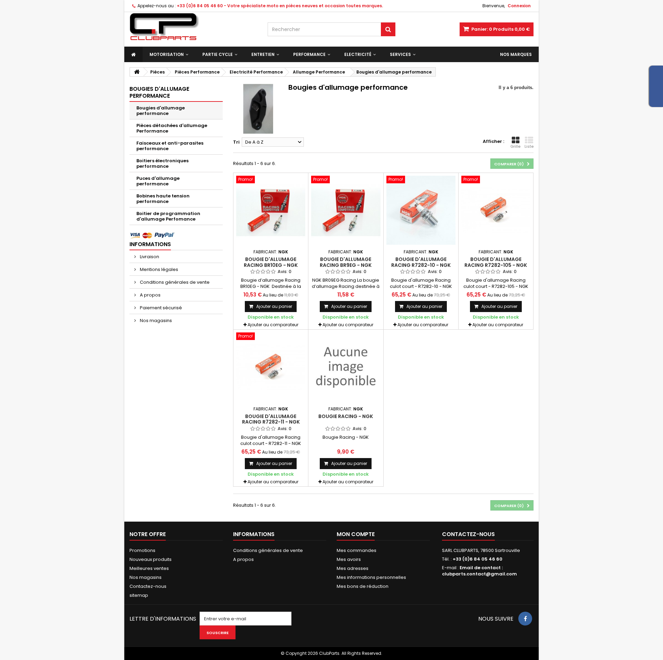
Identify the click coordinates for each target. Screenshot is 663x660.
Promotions (142, 550)
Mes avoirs (349, 559)
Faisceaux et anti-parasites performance (169, 146)
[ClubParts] (193, 26)
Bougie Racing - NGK (345, 416)
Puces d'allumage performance (158, 181)
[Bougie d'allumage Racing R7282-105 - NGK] (495, 210)
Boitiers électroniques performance (162, 163)
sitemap (138, 595)
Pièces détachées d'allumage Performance (171, 128)
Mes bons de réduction (362, 586)
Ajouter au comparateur (273, 325)
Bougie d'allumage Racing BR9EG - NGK (346, 262)
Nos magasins (155, 320)
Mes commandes (356, 550)
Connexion (519, 6)
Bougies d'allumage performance (160, 111)
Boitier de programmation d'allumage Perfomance (168, 216)
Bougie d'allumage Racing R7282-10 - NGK (421, 262)
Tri (236, 142)
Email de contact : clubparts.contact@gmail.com (479, 570)
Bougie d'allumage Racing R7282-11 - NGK (271, 419)
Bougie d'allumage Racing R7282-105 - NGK (495, 262)
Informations (150, 244)
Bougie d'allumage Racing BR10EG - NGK (271, 262)
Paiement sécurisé (160, 307)
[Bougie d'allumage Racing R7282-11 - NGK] (270, 366)
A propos (150, 295)
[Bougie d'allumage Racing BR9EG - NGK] (345, 210)
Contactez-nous (147, 586)
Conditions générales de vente (174, 282)
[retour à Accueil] (136, 72)
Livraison (149, 256)
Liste (529, 146)
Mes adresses (352, 568)
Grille (515, 146)
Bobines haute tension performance (163, 199)
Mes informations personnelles (371, 577)
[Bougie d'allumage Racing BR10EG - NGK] (270, 210)
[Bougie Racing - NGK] (345, 366)
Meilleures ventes (149, 568)
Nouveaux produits (150, 559)
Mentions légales (158, 269)
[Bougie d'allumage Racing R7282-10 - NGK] (420, 210)
